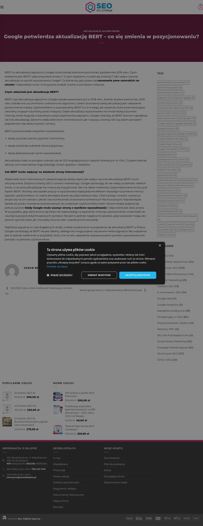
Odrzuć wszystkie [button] (99, 275)
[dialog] (101, 263)
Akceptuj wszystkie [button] (137, 275)
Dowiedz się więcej (57, 266)
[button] (59, 275)
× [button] (160, 245)
